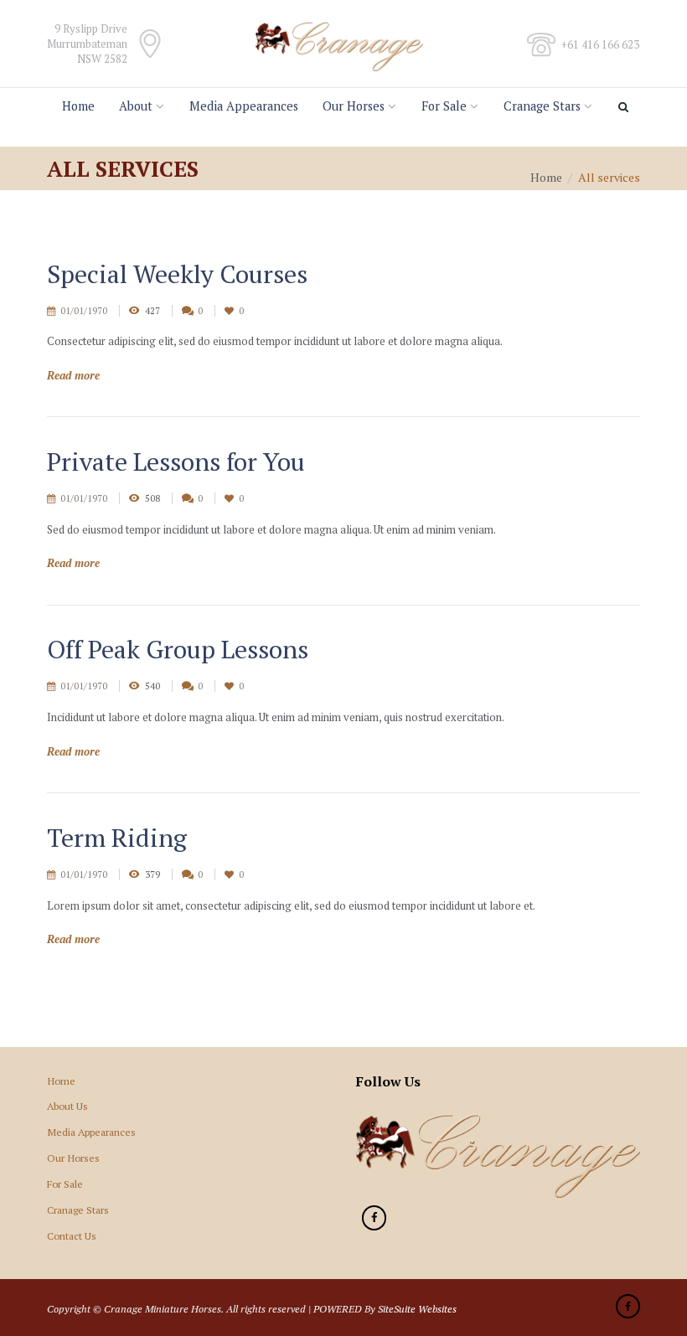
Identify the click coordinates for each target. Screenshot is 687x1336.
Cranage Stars (542, 106)
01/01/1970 (83, 311)
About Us (67, 1105)
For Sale (444, 106)
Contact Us (71, 1235)
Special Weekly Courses (177, 274)
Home (78, 106)
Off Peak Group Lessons (177, 649)
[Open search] (626, 107)
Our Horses (354, 106)
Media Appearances (243, 106)
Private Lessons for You (176, 461)
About (135, 106)
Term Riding (117, 837)
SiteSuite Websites (417, 1308)
